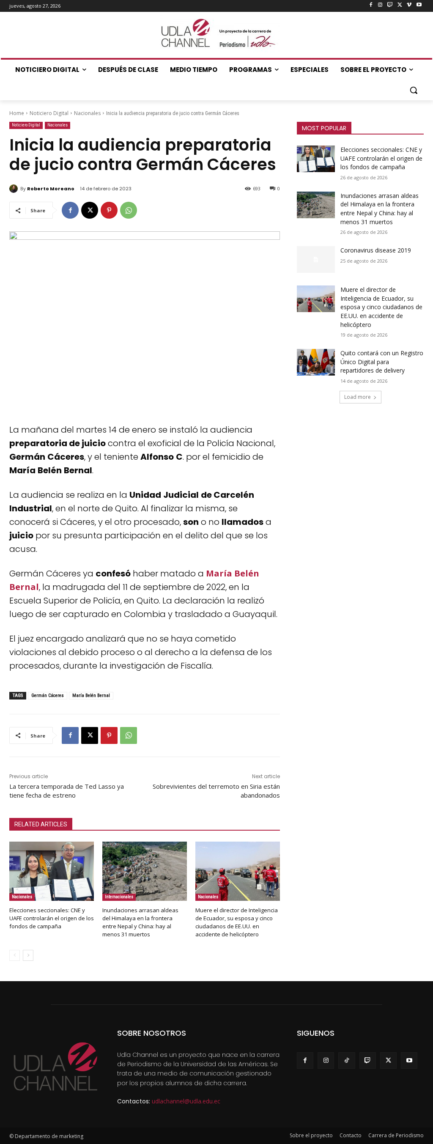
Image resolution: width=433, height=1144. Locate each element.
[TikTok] (346, 1060)
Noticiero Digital (49, 113)
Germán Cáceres (47, 695)
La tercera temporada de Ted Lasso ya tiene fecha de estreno (66, 790)
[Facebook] (370, 5)
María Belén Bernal (91, 695)
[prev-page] (14, 955)
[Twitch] (390, 5)
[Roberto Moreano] (14, 188)
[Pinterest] (109, 210)
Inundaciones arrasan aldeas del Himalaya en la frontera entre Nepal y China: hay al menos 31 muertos (140, 922)
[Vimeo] (409, 5)
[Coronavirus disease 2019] (316, 259)
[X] (400, 5)
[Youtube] (419, 5)
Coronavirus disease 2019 (375, 250)
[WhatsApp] (128, 210)
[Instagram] (380, 5)
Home (16, 113)
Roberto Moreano (50, 188)
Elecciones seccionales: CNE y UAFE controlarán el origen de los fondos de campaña (51, 918)
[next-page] (28, 955)
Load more (357, 397)
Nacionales (87, 113)
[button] (413, 90)
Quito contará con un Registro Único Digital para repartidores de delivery (381, 361)
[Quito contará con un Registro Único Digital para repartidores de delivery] (316, 362)
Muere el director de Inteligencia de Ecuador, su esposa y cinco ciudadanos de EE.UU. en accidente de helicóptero (236, 922)
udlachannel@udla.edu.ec (186, 1101)
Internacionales (119, 896)
